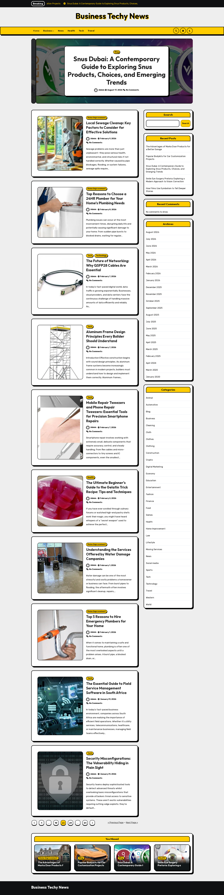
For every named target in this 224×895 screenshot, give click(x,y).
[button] (188, 71)
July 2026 (151, 239)
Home (36, 30)
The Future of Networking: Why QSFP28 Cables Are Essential (107, 265)
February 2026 (153, 273)
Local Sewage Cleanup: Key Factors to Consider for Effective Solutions (108, 127)
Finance (150, 501)
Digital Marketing (154, 466)
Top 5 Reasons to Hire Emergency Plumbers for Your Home (106, 621)
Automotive (152, 405)
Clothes (150, 439)
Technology (101, 255)
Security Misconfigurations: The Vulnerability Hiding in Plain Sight (108, 763)
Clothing (150, 446)
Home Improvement (96, 118)
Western (150, 597)
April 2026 (151, 259)
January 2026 (153, 280)
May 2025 (151, 335)
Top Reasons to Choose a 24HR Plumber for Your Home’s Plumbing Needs (106, 198)
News (61, 30)
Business (48, 30)
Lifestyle (150, 542)
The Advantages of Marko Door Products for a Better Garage (52, 865)
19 (56, 823)
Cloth (148, 432)
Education (151, 480)
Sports (149, 570)
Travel (91, 30)
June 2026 (151, 246)
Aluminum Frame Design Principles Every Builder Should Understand (105, 336)
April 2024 (151, 363)
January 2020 (153, 377)
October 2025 (153, 301)
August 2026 (152, 232)
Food (148, 508)
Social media (152, 563)
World (149, 604)
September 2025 (154, 308)
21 (70, 823)
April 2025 (151, 342)
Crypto (149, 460)
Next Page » (132, 822)
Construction (152, 453)
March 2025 (152, 349)
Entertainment (153, 487)
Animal (149, 398)
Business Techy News (112, 16)
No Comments (127, 90)
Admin (97, 90)
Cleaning (150, 425)
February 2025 (153, 356)
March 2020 (152, 370)
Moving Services (154, 549)
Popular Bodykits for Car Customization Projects (92, 864)
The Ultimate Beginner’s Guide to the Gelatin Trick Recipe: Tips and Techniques (108, 487)
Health (71, 30)
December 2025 (154, 287)
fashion (150, 494)
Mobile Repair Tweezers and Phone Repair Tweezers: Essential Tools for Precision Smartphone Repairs (107, 411)
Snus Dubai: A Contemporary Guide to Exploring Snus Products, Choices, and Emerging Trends (112, 70)
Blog (112, 52)
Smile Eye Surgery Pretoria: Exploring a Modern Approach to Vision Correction (169, 866)
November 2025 (154, 294)
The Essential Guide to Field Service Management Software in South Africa (108, 688)
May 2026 (151, 253)
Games (149, 515)
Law (148, 535)
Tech (81, 30)
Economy (150, 473)
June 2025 (151, 328)
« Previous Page (115, 822)
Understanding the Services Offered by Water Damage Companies (108, 554)
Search (168, 114)
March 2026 (152, 266)
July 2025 (151, 321)
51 (85, 823)
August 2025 (152, 315)
